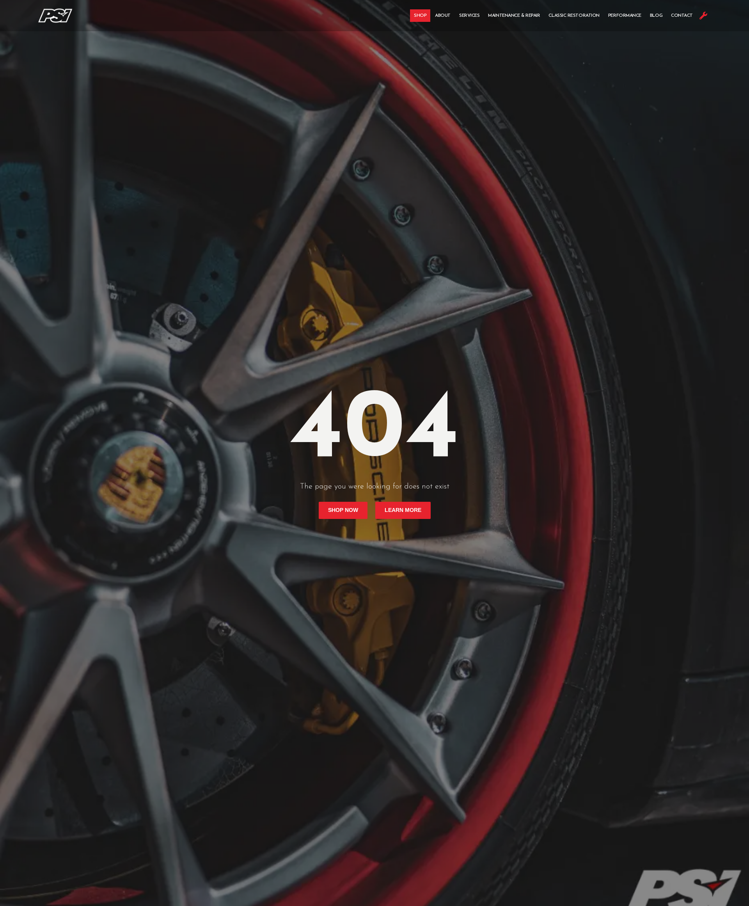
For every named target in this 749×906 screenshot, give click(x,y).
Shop (420, 15)
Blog (656, 15)
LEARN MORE (403, 510)
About (443, 15)
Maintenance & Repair (514, 15)
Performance (624, 15)
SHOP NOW (343, 510)
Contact (682, 15)
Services (469, 15)
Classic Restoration (573, 15)
